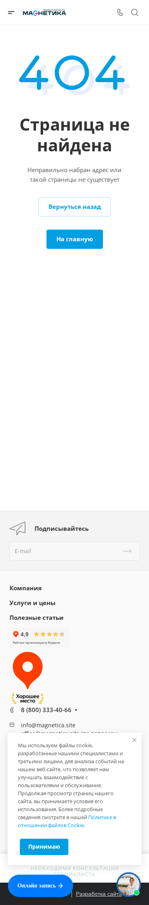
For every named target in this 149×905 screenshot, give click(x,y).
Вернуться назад (74, 206)
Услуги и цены (33, 603)
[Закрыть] (134, 740)
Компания (26, 588)
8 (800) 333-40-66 (46, 710)
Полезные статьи (37, 617)
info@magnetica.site (48, 725)
